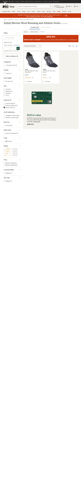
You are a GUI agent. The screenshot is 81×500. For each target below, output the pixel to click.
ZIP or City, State (8, 45)
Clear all (42, 31)
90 (77, 46)
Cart (77, 6)
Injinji (5, 19)
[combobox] (35, 6)
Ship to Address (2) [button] (12, 56)
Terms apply (36, 121)
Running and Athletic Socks (26, 19)
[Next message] (64, 15)
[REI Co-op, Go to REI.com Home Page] (5, 6)
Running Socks (10, 65)
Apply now (30, 124)
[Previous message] (15, 15)
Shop (12, 6)
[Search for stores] (18, 48)
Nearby (18, 45)
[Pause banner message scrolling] (66, 15)
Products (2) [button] (35, 27)
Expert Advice (45, 27)
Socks (16, 19)
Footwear (10, 19)
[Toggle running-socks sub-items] (5, 65)
